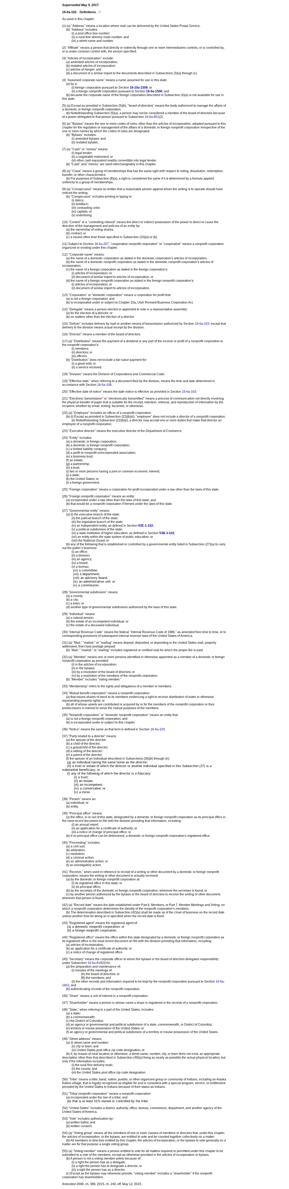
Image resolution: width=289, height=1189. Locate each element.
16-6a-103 (202, 323)
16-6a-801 (152, 116)
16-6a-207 (101, 244)
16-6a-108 (104, 384)
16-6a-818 (94, 962)
